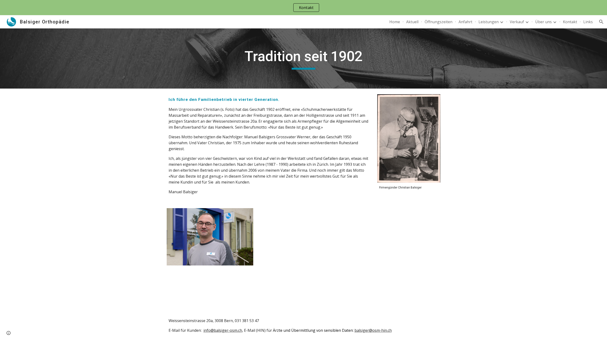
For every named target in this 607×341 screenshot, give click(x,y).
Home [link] (394, 21)
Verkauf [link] (517, 21)
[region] (303, 7)
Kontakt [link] (570, 21)
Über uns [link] (543, 21)
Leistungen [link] (488, 21)
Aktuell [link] (412, 21)
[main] (303, 58)
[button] (601, 21)
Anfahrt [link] (465, 21)
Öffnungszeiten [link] (438, 21)
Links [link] (588, 21)
